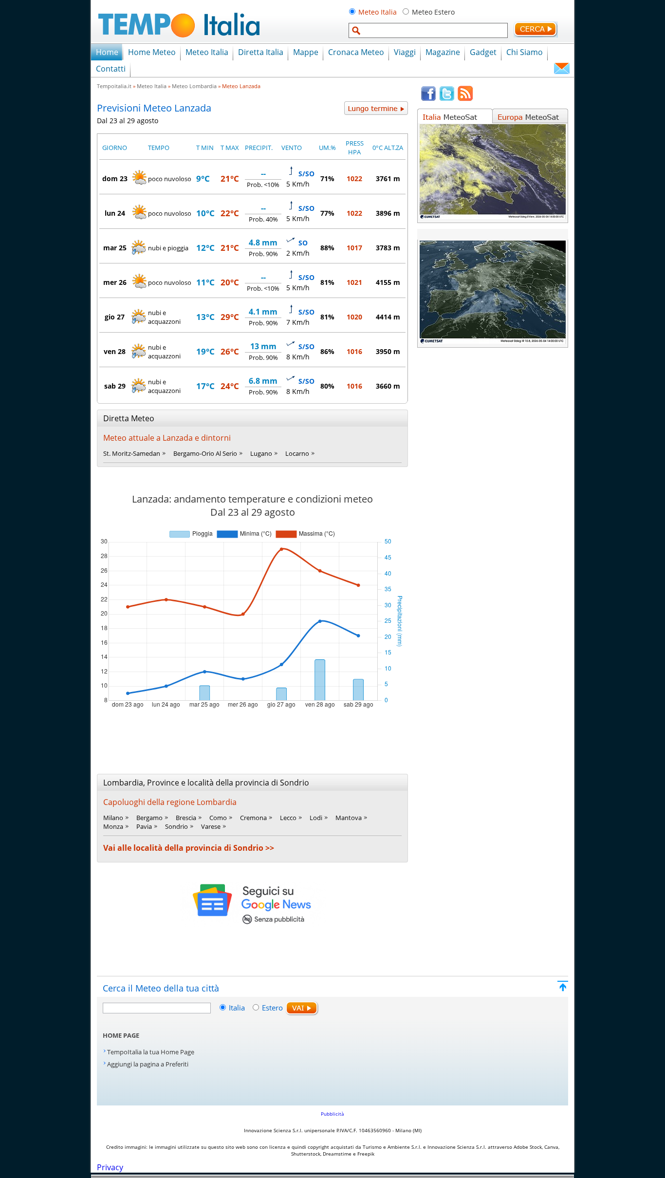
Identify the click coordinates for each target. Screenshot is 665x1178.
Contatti (111, 68)
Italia (238, 1007)
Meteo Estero (433, 12)
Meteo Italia (377, 12)
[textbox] (428, 30)
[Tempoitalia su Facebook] (428, 98)
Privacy (110, 1167)
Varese (211, 826)
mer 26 (115, 282)
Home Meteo (152, 52)
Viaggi (405, 52)
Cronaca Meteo (356, 52)
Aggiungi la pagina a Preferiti (147, 1064)
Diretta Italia (260, 52)
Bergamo (149, 817)
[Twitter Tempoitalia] (447, 98)
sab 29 (115, 386)
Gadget (483, 52)
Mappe (305, 52)
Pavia (144, 826)
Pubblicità (332, 1113)
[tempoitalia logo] (179, 40)
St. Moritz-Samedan (131, 453)
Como (218, 817)
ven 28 (115, 351)
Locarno (297, 453)
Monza (113, 826)
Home (107, 52)
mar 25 (115, 247)
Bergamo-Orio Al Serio (205, 453)
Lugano (261, 453)
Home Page (121, 1035)
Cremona (253, 817)
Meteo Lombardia (194, 86)
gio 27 (115, 316)
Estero (272, 1007)
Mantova (348, 817)
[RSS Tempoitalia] (465, 98)
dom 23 (115, 178)
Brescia (186, 817)
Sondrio (176, 826)
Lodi (316, 817)
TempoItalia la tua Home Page (150, 1051)
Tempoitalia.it (114, 86)
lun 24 (115, 213)
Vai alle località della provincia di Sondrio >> (188, 847)
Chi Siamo (524, 52)
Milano (113, 817)
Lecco (288, 817)
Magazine (442, 52)
